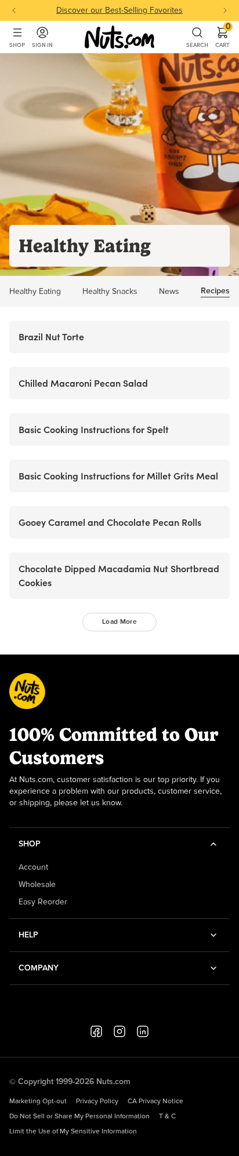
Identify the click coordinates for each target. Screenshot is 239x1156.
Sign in (42, 45)
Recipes (215, 291)
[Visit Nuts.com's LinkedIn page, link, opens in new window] (143, 1031)
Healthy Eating (35, 292)
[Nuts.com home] (119, 37)
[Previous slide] (14, 10)
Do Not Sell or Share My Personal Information (79, 1116)
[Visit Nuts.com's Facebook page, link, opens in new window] (96, 1031)
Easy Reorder (43, 902)
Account (33, 867)
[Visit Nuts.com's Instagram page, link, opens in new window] (119, 1031)
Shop (17, 45)
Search (197, 45)
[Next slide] (225, 10)
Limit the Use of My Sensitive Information (73, 1131)
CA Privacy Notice (155, 1101)
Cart (222, 37)
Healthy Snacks (109, 292)
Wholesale (37, 885)
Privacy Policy (97, 1101)
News (169, 292)
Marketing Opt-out (38, 1101)
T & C (167, 1116)
